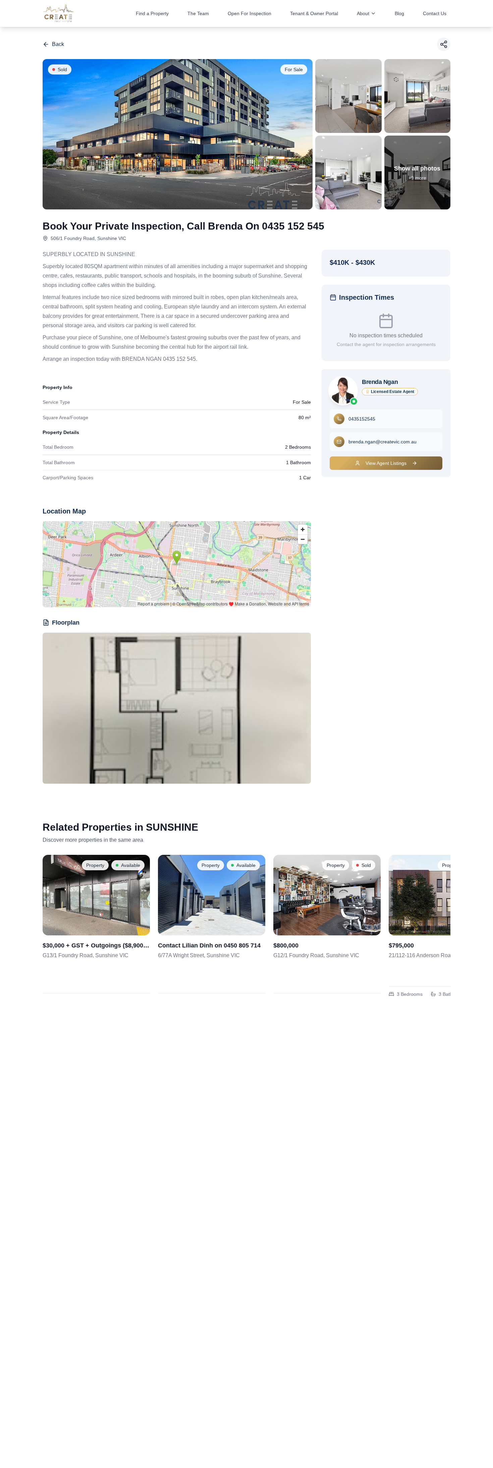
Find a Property (152, 13)
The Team (198, 13)
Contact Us (434, 13)
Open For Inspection (249, 13)
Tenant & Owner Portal (314, 13)
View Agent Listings (386, 463)
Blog (399, 13)
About (363, 13)
